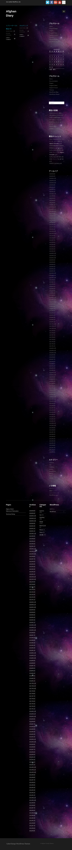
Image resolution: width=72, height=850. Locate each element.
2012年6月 (52, 450)
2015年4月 (52, 388)
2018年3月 (52, 317)
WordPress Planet (54, 41)
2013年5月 (52, 436)
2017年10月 (52, 328)
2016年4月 (52, 366)
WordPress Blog (53, 39)
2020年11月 (52, 255)
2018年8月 (52, 306)
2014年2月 (52, 419)
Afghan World (10, 509)
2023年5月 (52, 202)
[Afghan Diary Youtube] (59, 2)
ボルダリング (23, 25)
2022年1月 (52, 229)
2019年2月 (52, 293)
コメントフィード (54, 493)
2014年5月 (52, 412)
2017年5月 (52, 339)
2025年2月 (52, 189)
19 (56, 62)
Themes (51, 37)
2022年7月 (52, 216)
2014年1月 (52, 421)
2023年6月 (52, 200)
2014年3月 (52, 416)
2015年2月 (52, 392)
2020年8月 (52, 262)
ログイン (51, 488)
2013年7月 (52, 432)
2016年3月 (52, 368)
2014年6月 (52, 410)
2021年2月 (52, 249)
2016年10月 (52, 352)
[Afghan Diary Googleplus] (55, 2)
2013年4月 (52, 438)
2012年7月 (52, 447)
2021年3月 (52, 246)
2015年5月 (52, 386)
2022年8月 (52, 213)
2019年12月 (52, 273)
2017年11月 (52, 326)
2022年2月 (52, 227)
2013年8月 (52, 430)
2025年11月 (52, 180)
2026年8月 (52, 174)
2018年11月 (52, 299)
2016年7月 (52, 359)
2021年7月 (52, 240)
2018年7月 (52, 308)
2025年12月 (52, 178)
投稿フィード (53, 490)
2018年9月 (52, 304)
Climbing (51, 467)
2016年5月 (52, 363)
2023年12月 (52, 193)
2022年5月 (52, 220)
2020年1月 (52, 271)
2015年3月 (52, 390)
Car (50, 464)
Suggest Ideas (53, 33)
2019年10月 (52, 277)
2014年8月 (52, 405)
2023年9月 (52, 196)
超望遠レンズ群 (53, 128)
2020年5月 (52, 264)
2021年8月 (52, 238)
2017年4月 (52, 341)
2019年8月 (52, 280)
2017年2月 (52, 344)
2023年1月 (52, 205)
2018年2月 (52, 319)
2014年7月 (52, 408)
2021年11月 (52, 231)
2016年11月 (52, 350)
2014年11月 (52, 399)
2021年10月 (52, 233)
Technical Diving (10, 514)
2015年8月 (52, 379)
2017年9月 (52, 330)
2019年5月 (52, 286)
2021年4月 (52, 244)
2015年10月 (52, 374)
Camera (51, 462)
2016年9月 (52, 355)
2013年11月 (52, 423)
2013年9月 (52, 427)
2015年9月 (52, 377)
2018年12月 (52, 297)
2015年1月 (52, 394)
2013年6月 (52, 434)
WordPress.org (53, 495)
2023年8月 (52, 198)
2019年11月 (52, 275)
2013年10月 (52, 425)
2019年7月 (52, 282)
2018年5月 (52, 313)
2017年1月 (52, 346)
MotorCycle (52, 471)
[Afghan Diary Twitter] (47, 2)
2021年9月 (52, 235)
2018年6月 (52, 310)
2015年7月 (52, 381)
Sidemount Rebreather (12, 511)
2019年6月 (52, 284)
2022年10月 (52, 211)
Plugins (51, 30)
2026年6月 (52, 176)
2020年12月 (52, 253)
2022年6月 (52, 218)
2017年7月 (52, 335)
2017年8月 (52, 333)
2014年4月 (52, 414)
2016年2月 (52, 370)
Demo (51, 26)
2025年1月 (52, 191)
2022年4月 (52, 222)
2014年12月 (52, 397)
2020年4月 (52, 266)
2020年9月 (52, 260)
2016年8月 (52, 357)
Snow (50, 475)
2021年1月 (52, 251)
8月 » (54, 69)
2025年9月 (52, 185)
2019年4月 (52, 288)
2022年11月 (52, 209)
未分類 (51, 478)
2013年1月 (52, 443)
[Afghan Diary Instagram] (64, 2)
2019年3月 (52, 291)
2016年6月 (52, 361)
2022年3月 (52, 224)
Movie (51, 473)
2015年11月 (52, 372)
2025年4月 (52, 187)
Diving (51, 469)
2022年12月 (52, 207)
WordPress (53, 511)
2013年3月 (52, 441)
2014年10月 (52, 401)
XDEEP (51, 163)
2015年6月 (52, 383)
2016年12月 (52, 348)
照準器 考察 (52, 126)
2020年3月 (52, 269)
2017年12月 (52, 324)
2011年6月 (52, 452)
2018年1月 (52, 322)
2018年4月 (52, 315)
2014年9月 (52, 403)
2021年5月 (52, 242)
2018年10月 (52, 302)
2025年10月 (52, 182)
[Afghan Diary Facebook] (51, 2)
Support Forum (53, 35)
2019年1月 (52, 295)
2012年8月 (52, 445)
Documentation (53, 28)
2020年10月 (52, 257)
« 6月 (50, 69)
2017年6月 (52, 337)
